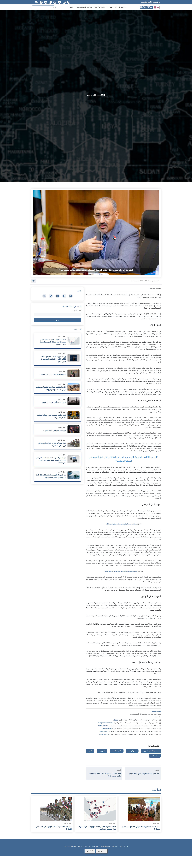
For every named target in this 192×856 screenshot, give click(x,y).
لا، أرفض (90, 851)
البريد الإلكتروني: (76, 311)
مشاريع (89, 7)
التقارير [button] (110, 7)
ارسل (57, 320)
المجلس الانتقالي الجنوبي (151, 751)
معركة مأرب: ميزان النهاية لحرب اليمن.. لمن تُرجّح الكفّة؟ (121, 524)
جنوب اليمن (154, 755)
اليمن (90, 751)
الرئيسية (123, 7)
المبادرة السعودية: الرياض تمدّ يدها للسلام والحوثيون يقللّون (120, 571)
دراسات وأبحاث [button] (100, 7)
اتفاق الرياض (132, 751)
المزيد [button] (71, 7)
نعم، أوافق (101, 851)
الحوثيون (101, 751)
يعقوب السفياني (156, 711)
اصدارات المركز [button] (81, 7)
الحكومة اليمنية (116, 751)
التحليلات (117, 7)
